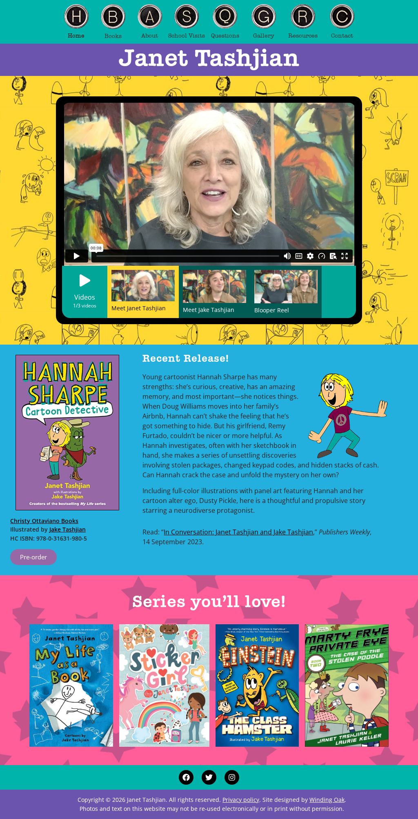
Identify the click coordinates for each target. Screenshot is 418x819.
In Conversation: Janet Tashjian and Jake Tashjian (238, 531)
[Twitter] (209, 777)
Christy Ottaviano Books (44, 521)
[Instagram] (232, 777)
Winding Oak (327, 799)
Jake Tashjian (67, 529)
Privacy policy (240, 799)
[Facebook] (186, 777)
